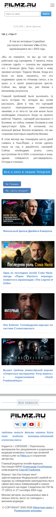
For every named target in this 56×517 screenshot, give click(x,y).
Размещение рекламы (28, 510)
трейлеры (7, 432)
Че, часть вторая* (16, 190)
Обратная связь (43, 507)
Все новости (28, 402)
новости (18, 432)
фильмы (29, 432)
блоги (50, 432)
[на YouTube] (31, 424)
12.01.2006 (18, 26)
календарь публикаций (40, 436)
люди (5, 436)
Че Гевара (12, 184)
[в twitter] (24, 424)
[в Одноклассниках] (39, 424)
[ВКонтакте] (17, 424)
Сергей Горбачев (29, 469)
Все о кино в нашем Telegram (27, 172)
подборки (17, 436)
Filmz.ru (25, 455)
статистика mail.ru (11, 439)
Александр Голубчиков (37, 466)
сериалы (40, 432)
